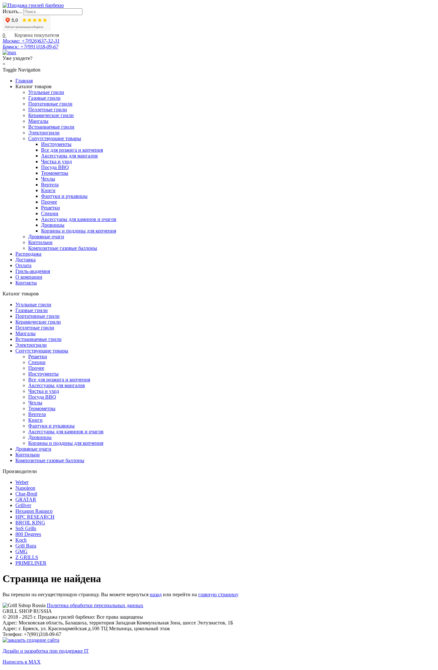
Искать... (12, 11)
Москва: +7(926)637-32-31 (31, 41)
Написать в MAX (22, 662)
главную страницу (218, 594)
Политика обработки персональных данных (95, 605)
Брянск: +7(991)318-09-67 (30, 46)
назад (156, 594)
